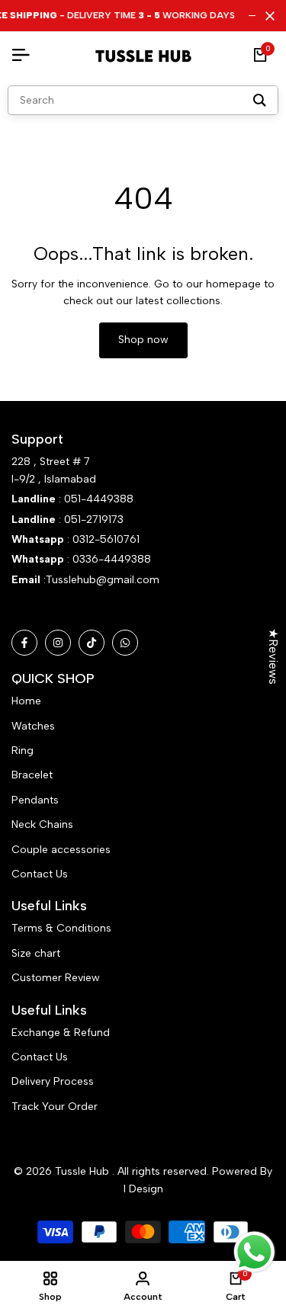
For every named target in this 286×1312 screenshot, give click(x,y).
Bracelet (32, 774)
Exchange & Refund (60, 1032)
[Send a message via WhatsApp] (254, 1252)
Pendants (35, 800)
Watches (33, 726)
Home (26, 700)
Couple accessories (61, 849)
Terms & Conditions (61, 928)
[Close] (267, 16)
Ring (22, 750)
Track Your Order (54, 1106)
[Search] (260, 100)
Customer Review (55, 977)
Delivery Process (52, 1081)
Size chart (35, 953)
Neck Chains (42, 824)
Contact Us (39, 874)
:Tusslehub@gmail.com (99, 579)
